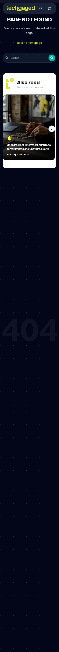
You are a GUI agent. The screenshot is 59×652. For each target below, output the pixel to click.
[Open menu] (49, 8)
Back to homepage (29, 43)
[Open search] (41, 8)
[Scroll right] (52, 128)
